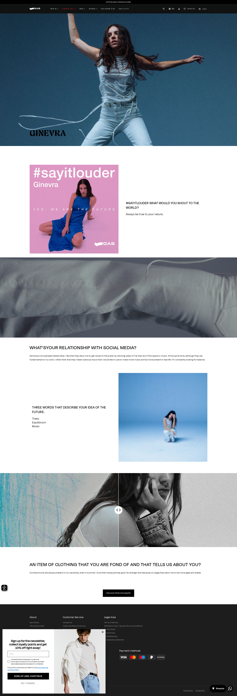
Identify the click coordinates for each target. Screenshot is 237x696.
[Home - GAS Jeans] (35, 9)
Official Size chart (37, 626)
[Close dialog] (103, 632)
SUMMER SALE (68, 9)
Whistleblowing (110, 636)
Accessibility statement (114, 640)
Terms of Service (111, 622)
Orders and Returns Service (74, 626)
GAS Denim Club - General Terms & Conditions (123, 626)
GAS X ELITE (124, 9)
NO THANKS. (28, 683)
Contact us (67, 622)
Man (81, 9)
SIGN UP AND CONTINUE (28, 676)
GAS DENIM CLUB (108, 9)
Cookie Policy (109, 633)
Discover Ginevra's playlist (118, 593)
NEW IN (54, 9)
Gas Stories (34, 622)
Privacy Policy (110, 629)
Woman (92, 9)
